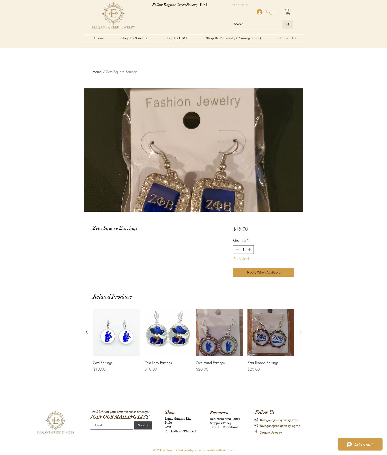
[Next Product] (300, 332)
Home (97, 71)
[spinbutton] (243, 250)
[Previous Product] (86, 332)
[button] (288, 12)
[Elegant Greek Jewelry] (256, 431)
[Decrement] (237, 250)
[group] (193, 340)
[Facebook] (201, 4)
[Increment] (250, 250)
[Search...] (287, 24)
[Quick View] (116, 332)
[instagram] (256, 419)
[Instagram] (205, 4)
